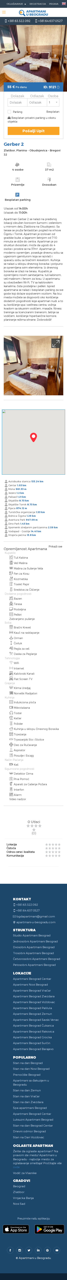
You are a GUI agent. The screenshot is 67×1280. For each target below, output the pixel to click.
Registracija (38, 3)
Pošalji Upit (34, 130)
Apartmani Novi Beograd (30, 984)
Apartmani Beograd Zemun (32, 1013)
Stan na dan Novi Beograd (31, 1068)
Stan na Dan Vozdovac (28, 1137)
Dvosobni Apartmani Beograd (34, 947)
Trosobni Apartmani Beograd (33, 953)
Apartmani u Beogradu (35, 1258)
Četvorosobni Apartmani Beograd (36, 958)
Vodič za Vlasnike (25, 1173)
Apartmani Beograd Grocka (32, 1037)
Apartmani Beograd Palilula (32, 1008)
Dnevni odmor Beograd (29, 1131)
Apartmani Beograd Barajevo (33, 1049)
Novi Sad (19, 1203)
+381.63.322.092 (19, 21)
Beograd (19, 1186)
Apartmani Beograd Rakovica (33, 1031)
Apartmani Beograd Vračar (32, 990)
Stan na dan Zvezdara (28, 1102)
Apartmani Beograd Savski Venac (36, 1019)
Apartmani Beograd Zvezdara (34, 996)
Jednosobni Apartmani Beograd (35, 941)
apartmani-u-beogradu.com (35, 922)
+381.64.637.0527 (50, 21)
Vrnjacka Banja (23, 1198)
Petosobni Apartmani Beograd (34, 964)
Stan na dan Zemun (27, 1090)
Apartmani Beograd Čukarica (33, 1025)
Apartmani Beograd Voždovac (34, 1002)
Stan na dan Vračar (26, 1096)
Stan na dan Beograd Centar (33, 1125)
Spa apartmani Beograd (30, 1107)
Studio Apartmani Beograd (31, 935)
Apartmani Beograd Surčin (31, 1043)
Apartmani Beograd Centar (32, 978)
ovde (16, 1167)
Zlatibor (18, 1192)
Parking (17, 111)
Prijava (53, 3)
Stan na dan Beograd (28, 1063)
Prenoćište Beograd (26, 1074)
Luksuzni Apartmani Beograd (33, 1119)
